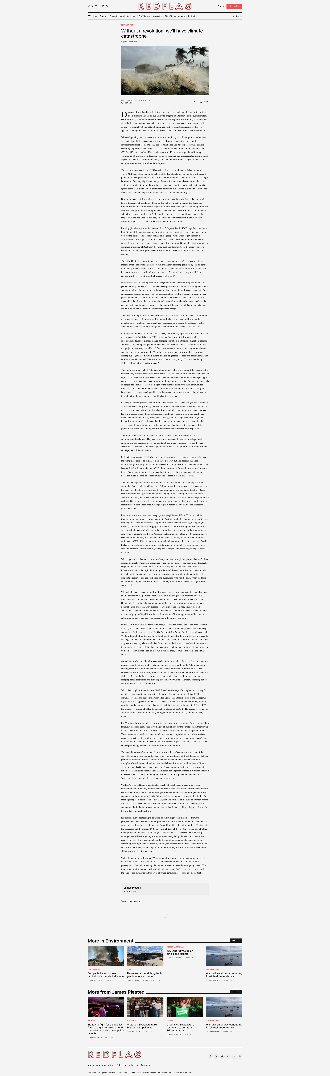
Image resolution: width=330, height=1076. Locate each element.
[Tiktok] (99, 6)
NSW (129, 969)
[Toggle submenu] (107, 16)
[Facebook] (89, 6)
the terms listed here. (183, 1072)
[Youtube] (103, 6)
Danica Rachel (175, 958)
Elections (131, 1020)
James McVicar (96, 980)
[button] (103, 16)
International (212, 969)
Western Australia (175, 947)
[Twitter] (92, 6)
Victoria (91, 1020)
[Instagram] (96, 6)
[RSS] (107, 6)
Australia (171, 1020)
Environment (128, 25)
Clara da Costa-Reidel (138, 980)
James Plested (130, 41)
